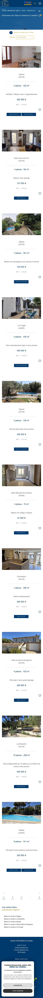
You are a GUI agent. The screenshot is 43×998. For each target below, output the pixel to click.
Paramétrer (18, 985)
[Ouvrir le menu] (40, 3)
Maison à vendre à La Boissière (14, 919)
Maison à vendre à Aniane (12, 921)
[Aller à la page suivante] (39, 893)
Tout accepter (17, 991)
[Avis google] (28, 5)
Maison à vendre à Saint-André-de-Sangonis (18, 924)
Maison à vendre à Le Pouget (13, 927)
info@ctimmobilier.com (21, 947)
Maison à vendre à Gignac (12, 916)
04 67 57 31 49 (21, 945)
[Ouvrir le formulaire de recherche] (35, 3)
